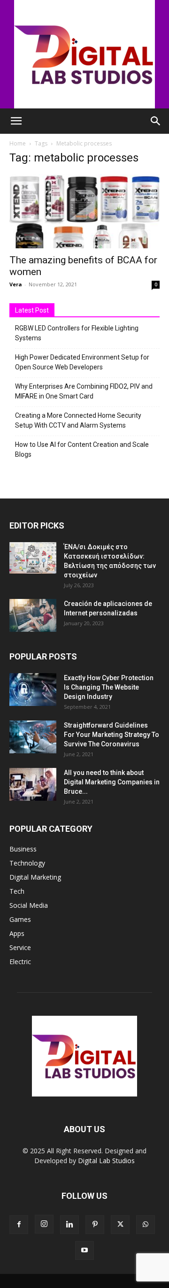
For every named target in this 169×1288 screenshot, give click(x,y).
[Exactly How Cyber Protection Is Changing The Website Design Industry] (32, 689)
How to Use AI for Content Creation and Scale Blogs (82, 449)
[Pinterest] (94, 1224)
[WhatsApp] (145, 1224)
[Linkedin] (69, 1224)
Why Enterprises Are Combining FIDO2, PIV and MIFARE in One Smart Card (84, 391)
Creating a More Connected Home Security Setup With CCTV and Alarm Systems (78, 420)
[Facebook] (18, 1224)
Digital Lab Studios (106, 1160)
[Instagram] (44, 1224)
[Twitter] (120, 1224)
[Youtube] (84, 1250)
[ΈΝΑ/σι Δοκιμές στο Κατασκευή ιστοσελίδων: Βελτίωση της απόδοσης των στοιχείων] (32, 558)
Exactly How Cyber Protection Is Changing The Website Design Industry (109, 687)
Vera (15, 284)
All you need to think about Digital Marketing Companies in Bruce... (112, 782)
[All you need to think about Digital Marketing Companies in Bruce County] (32, 784)
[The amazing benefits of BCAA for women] (84, 211)
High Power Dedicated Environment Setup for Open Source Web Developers (82, 362)
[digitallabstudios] (84, 54)
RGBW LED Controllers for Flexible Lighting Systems (76, 333)
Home (17, 143)
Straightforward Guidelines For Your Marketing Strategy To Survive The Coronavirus (111, 734)
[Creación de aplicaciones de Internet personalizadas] (32, 615)
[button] (16, 121)
